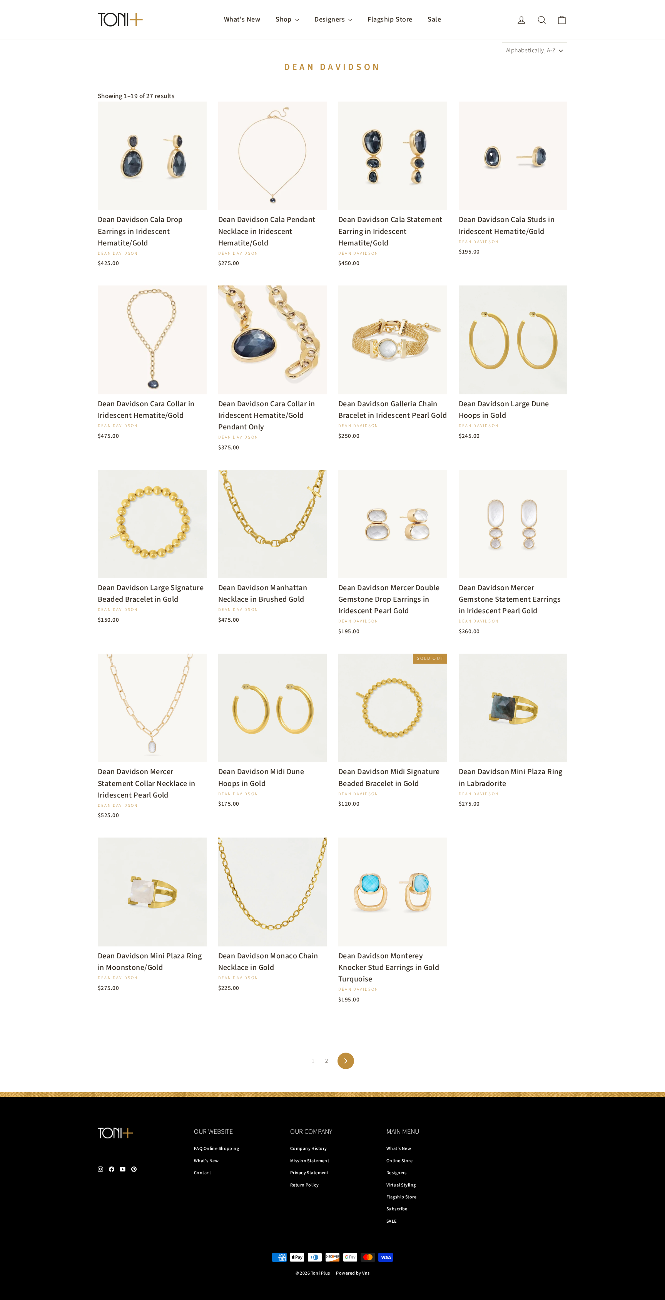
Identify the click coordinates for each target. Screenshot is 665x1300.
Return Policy (304, 1185)
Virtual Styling (401, 1185)
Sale (434, 19)
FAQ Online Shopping (216, 1148)
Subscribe (397, 1209)
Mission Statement (309, 1161)
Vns (365, 1273)
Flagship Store (390, 19)
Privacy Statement (309, 1173)
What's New (242, 19)
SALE (391, 1221)
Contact (202, 1173)
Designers (330, 19)
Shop (284, 19)
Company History (308, 1148)
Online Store (399, 1161)
